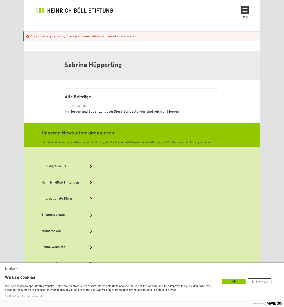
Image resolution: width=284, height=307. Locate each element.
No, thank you (260, 281)
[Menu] (245, 10)
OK (234, 281)
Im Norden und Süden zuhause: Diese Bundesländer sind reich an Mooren (122, 111)
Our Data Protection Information (22, 296)
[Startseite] (74, 10)
